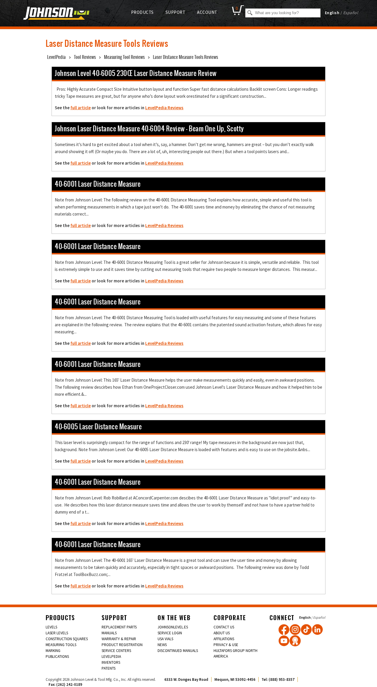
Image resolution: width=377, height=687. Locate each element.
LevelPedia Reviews (164, 107)
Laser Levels (57, 632)
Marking (53, 650)
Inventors (111, 662)
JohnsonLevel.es (173, 627)
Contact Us (224, 627)
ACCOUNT (207, 12)
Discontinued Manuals (178, 650)
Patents (108, 668)
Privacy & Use (226, 644)
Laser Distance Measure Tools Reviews (185, 57)
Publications (57, 656)
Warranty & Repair (119, 638)
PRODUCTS (142, 12)
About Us (222, 632)
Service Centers (116, 650)
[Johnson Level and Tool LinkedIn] (317, 629)
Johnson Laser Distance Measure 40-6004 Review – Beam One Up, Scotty (149, 128)
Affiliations (224, 638)
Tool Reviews (85, 57)
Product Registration (122, 644)
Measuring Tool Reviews (124, 57)
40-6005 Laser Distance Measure (98, 426)
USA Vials (165, 638)
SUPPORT (176, 12)
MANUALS (109, 632)
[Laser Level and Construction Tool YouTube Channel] (284, 640)
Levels (51, 627)
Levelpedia (111, 656)
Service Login (170, 632)
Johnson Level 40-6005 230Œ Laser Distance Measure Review (136, 73)
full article (80, 107)
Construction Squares (67, 638)
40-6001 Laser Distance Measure (97, 184)
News (162, 644)
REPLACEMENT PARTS (119, 627)
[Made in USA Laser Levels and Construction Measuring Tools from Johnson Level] (295, 629)
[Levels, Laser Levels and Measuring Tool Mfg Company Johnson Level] (56, 13)
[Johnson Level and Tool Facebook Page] (284, 629)
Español (350, 12)
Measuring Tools (61, 644)
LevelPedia (56, 57)
